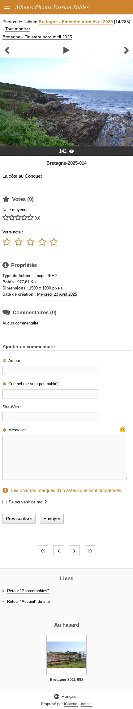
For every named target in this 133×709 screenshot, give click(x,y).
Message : (17, 430)
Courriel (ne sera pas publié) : (34, 383)
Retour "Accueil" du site (28, 601)
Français (65, 696)
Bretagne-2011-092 (67, 679)
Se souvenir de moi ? (28, 502)
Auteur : (15, 360)
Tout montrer (17, 28)
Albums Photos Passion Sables (52, 7)
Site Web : (11, 407)
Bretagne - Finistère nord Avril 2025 (76, 21)
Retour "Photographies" (28, 591)
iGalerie (70, 704)
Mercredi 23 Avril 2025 (57, 294)
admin (86, 704)
